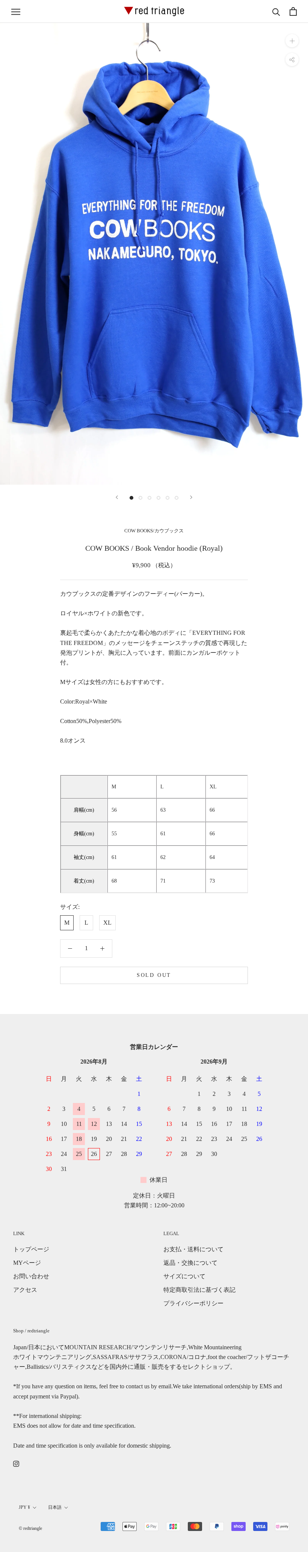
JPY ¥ (24, 1507)
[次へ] (191, 497)
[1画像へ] (131, 498)
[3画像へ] (149, 498)
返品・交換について (190, 1263)
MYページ (27, 1263)
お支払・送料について (193, 1249)
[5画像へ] (167, 498)
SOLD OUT (154, 975)
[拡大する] (292, 40)
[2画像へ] (140, 498)
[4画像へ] (158, 498)
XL (107, 922)
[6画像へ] (176, 498)
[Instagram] (16, 1463)
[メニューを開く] (15, 11)
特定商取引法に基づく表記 (199, 1290)
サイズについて (184, 1276)
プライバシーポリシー (193, 1303)
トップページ (31, 1249)
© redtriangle (30, 1528)
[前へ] (117, 497)
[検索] (276, 11)
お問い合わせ (31, 1276)
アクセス (25, 1290)
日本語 (55, 1507)
